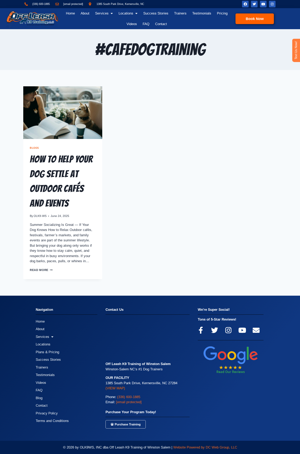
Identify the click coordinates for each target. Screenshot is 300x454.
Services (102, 13)
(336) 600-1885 (128, 397)
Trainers (180, 13)
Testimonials (201, 13)
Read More (41, 270)
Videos (132, 24)
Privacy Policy (47, 413)
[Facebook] (245, 4)
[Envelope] (256, 330)
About (85, 13)
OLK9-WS (40, 216)
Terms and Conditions (52, 421)
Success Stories (155, 13)
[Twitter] (254, 4)
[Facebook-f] (201, 330)
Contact (161, 24)
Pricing (222, 13)
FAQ (146, 24)
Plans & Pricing (47, 352)
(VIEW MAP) (115, 388)
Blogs (34, 148)
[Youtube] (263, 4)
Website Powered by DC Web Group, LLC (205, 447)
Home (70, 13)
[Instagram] (272, 4)
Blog (39, 398)
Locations (126, 13)
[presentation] (62, 112)
